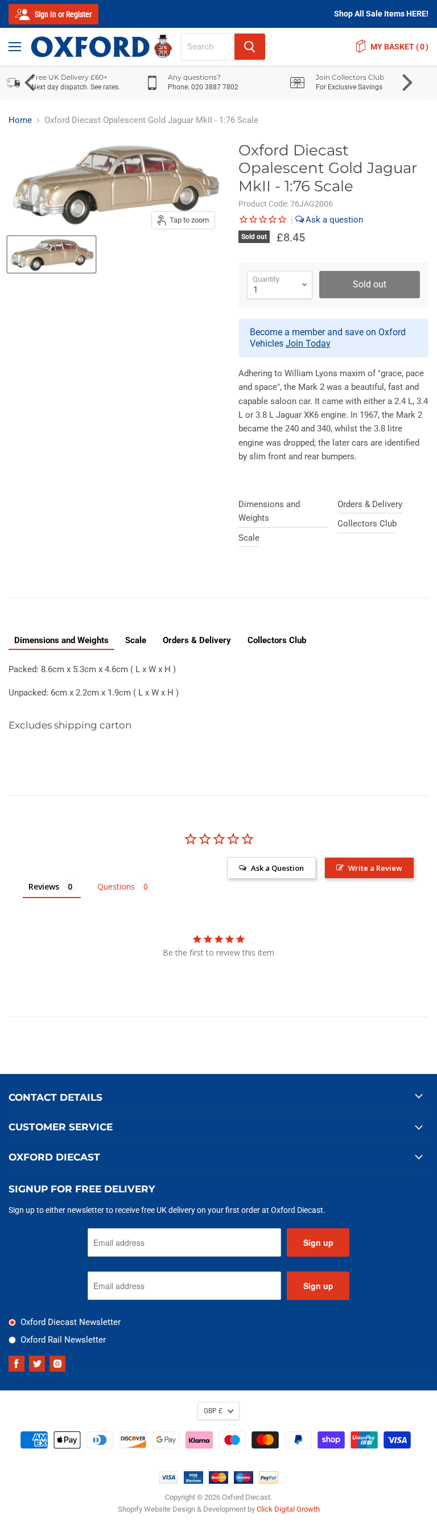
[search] (208, 47)
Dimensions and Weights (269, 511)
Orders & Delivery (369, 504)
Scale (248, 538)
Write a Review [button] (375, 868)
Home (20, 120)
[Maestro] (243, 1481)
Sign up (318, 1242)
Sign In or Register (62, 14)
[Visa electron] (193, 1481)
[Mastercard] (218, 1481)
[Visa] (168, 1481)
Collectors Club (367, 523)
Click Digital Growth (288, 1509)
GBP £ (213, 1411)
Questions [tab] (116, 886)
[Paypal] (268, 1481)
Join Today (308, 343)
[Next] (405, 82)
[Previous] (31, 82)
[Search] (249, 47)
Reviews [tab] (43, 886)
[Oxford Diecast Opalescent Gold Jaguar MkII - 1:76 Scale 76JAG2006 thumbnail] (51, 254)
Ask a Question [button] (277, 868)
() (399, 46)
